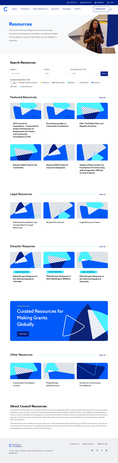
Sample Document (59, 82)
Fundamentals (84, 82)
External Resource (27, 86)
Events (78, 9)
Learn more (23, 334)
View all (102, 98)
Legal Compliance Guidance (29, 82)
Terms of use (102, 444)
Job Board (100, 2)
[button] (112, 9)
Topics (47, 70)
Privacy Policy (88, 444)
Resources (25, 9)
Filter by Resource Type (20, 80)
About (15, 9)
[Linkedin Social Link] (92, 450)
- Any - (14, 82)
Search (13, 70)
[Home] (5, 9)
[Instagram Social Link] (97, 450)
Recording (96, 82)
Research (72, 82)
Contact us (73, 2)
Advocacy (55, 9)
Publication (45, 82)
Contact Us (74, 444)
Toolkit (14, 86)
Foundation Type (78, 70)
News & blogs (87, 2)
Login (111, 2)
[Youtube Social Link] (106, 450)
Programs (67, 9)
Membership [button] (100, 9)
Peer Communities (40, 9)
